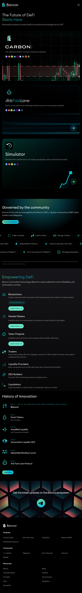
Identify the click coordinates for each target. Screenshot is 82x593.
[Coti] (15, 56)
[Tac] (17, 56)
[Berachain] (26, 56)
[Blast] (22, 107)
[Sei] (9, 56)
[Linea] (19, 107)
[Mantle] (23, 56)
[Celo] (12, 56)
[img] (10, 5)
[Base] (20, 56)
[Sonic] (29, 56)
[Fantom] (14, 107)
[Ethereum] (6, 56)
